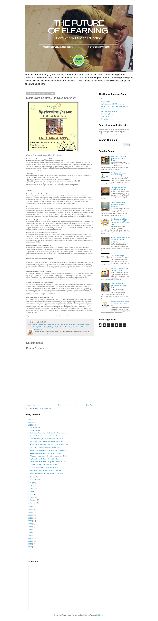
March (32, 497)
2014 (30, 532)
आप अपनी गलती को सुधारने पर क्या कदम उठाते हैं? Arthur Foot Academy (120, 239)
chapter (49, 324)
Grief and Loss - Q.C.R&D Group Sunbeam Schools (47, 439)
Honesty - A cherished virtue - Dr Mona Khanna (120, 269)
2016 (30, 527)
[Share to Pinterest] (45, 322)
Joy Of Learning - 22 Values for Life (112, 104)
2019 (30, 518)
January (33, 503)
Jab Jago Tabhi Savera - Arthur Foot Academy (119, 188)
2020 (30, 515)
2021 (30, 512)
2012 (30, 538)
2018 (30, 521)
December (34, 428)
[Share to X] (40, 322)
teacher (79, 324)
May (31, 491)
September (34, 480)
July (31, 485)
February (33, 500)
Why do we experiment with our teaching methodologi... (48, 456)
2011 (30, 541)
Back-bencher (42, 324)
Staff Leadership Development (111, 109)
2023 (30, 506)
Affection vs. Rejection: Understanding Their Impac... (47, 473)
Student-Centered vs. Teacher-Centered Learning (46, 436)
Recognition (105, 116)
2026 (30, 419)
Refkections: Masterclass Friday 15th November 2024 (48, 462)
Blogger (101, 615)
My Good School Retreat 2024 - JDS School (44, 459)
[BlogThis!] (38, 322)
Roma (74, 324)
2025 (30, 422)
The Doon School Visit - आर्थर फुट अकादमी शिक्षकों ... (46, 447)
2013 (30, 535)
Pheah (70, 324)
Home (60, 405)
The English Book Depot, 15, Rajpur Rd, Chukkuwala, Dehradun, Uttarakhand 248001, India (60, 327)
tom (83, 324)
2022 (30, 509)
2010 (30, 544)
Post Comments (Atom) (43, 408)
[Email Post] (31, 321)
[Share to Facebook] (42, 322)
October (33, 477)
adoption (34, 324)
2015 (30, 529)
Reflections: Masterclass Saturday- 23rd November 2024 (49, 444)
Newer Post (31, 405)
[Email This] (35, 322)
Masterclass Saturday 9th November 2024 (44, 467)
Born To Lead (105, 101)
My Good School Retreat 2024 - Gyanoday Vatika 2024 (48, 450)
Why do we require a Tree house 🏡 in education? (46, 441)
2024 (30, 425)
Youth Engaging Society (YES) (111, 111)
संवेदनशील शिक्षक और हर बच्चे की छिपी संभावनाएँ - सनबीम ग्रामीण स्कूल (120, 303)
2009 (30, 547)
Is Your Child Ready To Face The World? (114, 106)
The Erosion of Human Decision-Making (118, 174)
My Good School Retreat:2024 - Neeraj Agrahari (46, 453)
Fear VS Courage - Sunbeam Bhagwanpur (44, 465)
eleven (54, 324)
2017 (30, 524)
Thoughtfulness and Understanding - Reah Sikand (118, 285)
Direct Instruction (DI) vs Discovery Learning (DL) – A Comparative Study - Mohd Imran (120, 221)
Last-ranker (63, 324)
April (32, 494)
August (32, 483)
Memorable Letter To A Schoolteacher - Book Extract (118, 158)
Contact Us (104, 119)
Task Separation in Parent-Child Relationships (119, 255)
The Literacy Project (107, 114)
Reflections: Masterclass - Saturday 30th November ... (48, 433)
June (32, 488)
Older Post (89, 405)
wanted (87, 324)
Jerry (58, 324)
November (34, 430)
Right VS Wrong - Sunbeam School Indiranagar (46, 470)
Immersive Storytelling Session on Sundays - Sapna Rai (118, 204)
